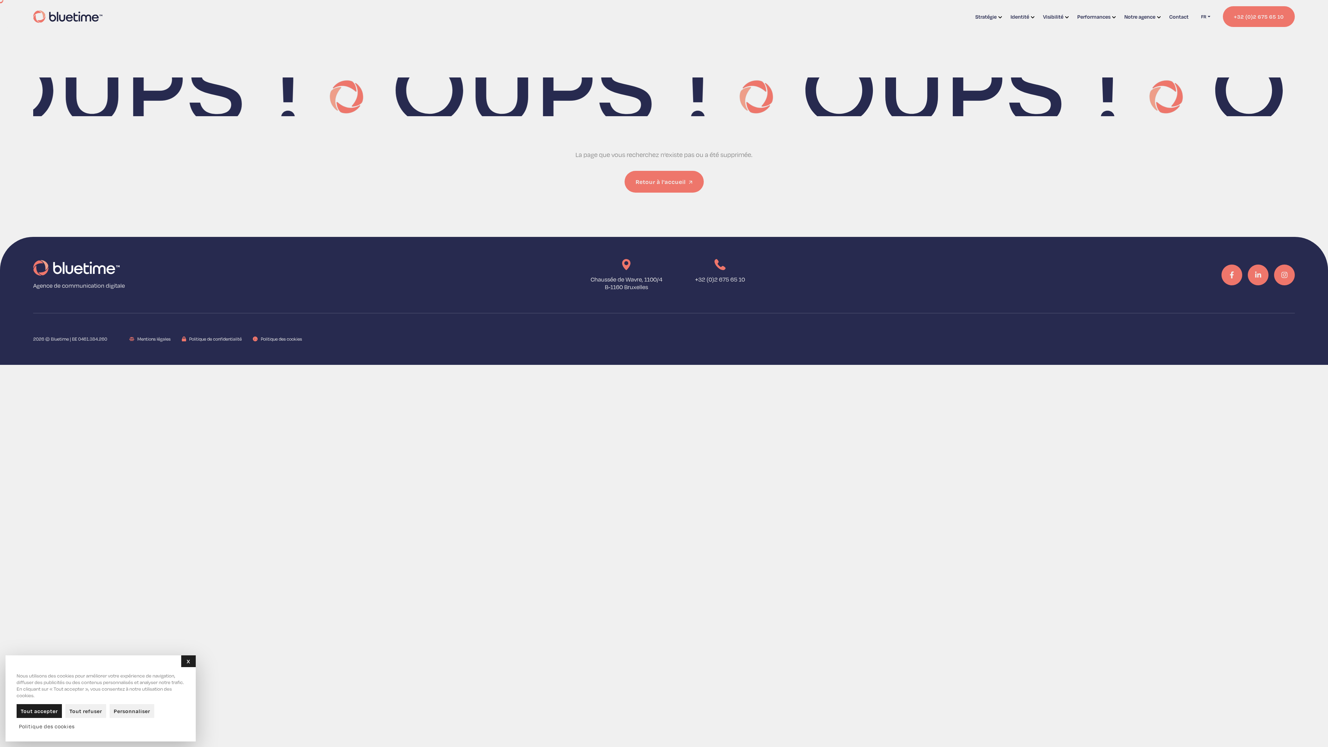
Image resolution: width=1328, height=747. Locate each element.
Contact (1179, 16)
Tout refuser (86, 711)
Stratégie (986, 16)
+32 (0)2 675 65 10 (720, 279)
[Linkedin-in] (1258, 275)
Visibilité (1053, 16)
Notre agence (1139, 16)
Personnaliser (132, 711)
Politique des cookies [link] (47, 726)
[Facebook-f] (1231, 275)
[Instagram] (1284, 275)
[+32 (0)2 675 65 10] (720, 264)
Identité (1020, 16)
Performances (1093, 16)
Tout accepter (39, 711)
